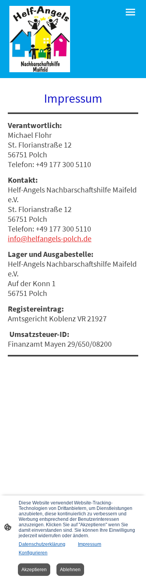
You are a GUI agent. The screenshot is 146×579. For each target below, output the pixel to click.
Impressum (89, 544)
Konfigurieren (33, 553)
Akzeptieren (34, 569)
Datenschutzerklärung (42, 544)
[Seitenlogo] (39, 39)
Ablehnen (70, 569)
